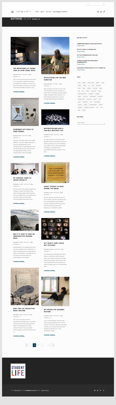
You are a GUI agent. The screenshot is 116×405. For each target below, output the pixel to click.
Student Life (85, 101)
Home (37, 11)
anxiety (84, 82)
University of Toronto (89, 107)
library (79, 96)
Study (91, 101)
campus (79, 85)
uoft (102, 107)
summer (85, 104)
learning (97, 93)
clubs (93, 85)
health (99, 90)
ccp (88, 85)
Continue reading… (19, 91)
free (83, 90)
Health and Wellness (82, 93)
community (98, 85)
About (42, 11)
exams (84, 88)
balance (98, 82)
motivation (100, 96)
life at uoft (85, 96)
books (102, 82)
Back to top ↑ (45, 390)
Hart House (93, 90)
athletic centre (91, 82)
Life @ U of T (23, 11)
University (80, 107)
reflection (89, 99)
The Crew (48, 11)
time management (93, 104)
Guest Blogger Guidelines (60, 11)
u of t (97, 107)
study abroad (97, 101)
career (84, 85)
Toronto (101, 104)
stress (79, 101)
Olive (30, 74)
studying (80, 104)
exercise (89, 88)
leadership (91, 93)
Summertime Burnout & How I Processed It (89, 43)
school (95, 99)
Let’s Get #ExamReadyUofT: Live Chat (87, 55)
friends (87, 90)
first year (95, 88)
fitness (100, 88)
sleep (100, 99)
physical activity (81, 99)
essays (79, 88)
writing (84, 110)
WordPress (34, 390)
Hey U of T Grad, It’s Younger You (86, 49)
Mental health (93, 96)
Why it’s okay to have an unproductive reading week (23, 236)
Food (79, 90)
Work (79, 110)
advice (79, 82)
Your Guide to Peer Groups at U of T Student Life (91, 68)
